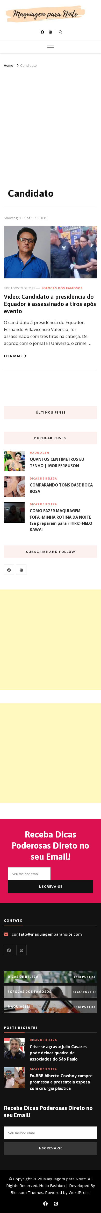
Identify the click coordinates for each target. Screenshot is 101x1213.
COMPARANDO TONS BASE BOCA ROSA (61, 488)
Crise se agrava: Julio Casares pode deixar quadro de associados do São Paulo (58, 1053)
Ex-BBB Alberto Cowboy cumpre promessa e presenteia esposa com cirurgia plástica (61, 1082)
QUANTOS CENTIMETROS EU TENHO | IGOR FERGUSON (57, 462)
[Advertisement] (50, 121)
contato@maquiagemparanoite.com (47, 934)
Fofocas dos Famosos (62, 288)
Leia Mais (13, 356)
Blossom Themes (27, 1192)
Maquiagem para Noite (64, 1178)
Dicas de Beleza (43, 478)
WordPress (79, 1192)
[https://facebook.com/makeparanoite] (9, 570)
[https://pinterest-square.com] (21, 570)
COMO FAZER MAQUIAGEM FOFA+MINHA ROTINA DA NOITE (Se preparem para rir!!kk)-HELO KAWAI (61, 520)
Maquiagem (39, 453)
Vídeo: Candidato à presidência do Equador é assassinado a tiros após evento (50, 304)
